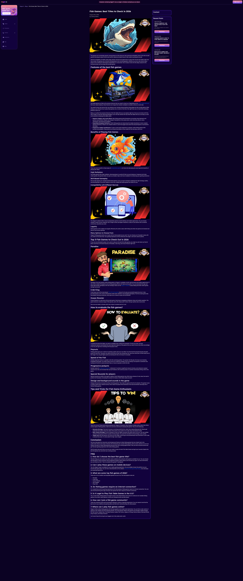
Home (5, 19)
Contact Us (7, 37)
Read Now (162, 31)
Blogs (26, 6)
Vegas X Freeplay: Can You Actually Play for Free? (160, 25)
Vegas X (22, 6)
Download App (6, 13)
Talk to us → (237, 2)
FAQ (5, 41)
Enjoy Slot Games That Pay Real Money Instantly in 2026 (161, 53)
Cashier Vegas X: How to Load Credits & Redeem (161, 38)
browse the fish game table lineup (132, 468)
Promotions (6, 28)
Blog (5, 46)
